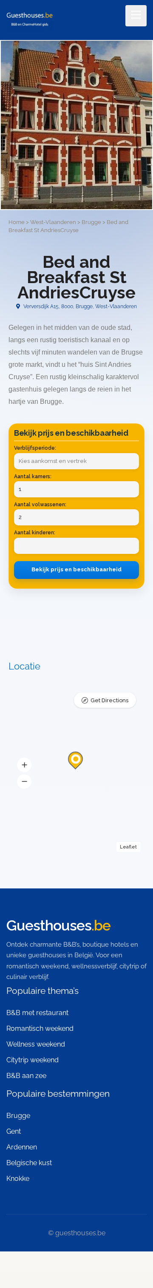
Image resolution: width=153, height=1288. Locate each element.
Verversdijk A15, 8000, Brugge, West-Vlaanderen (79, 306)
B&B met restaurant (37, 1013)
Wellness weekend (35, 1044)
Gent (13, 1131)
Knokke (17, 1179)
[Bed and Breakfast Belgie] (29, 21)
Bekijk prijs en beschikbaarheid (76, 569)
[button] (24, 764)
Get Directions (109, 700)
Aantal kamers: (32, 476)
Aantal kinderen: (34, 533)
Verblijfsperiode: (35, 448)
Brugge (18, 1116)
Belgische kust (29, 1163)
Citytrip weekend (32, 1060)
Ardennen (21, 1147)
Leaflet (128, 847)
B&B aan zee (26, 1076)
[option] (76, 125)
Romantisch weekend (40, 1028)
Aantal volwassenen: (40, 505)
